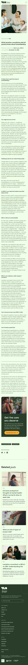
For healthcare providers (7, 626)
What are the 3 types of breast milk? (12, 531)
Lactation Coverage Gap (7, 631)
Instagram (3, 641)
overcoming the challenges (11, 112)
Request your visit (11, 432)
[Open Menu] (26, 2)
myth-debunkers (14, 304)
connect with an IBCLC (18, 147)
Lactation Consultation (7, 622)
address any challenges (7, 249)
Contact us (4, 609)
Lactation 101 (15, 444)
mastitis (16, 151)
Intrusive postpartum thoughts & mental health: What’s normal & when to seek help (12, 494)
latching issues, (19, 149)
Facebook (3, 639)
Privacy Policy (4, 649)
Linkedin (3, 643)
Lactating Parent (6, 444)
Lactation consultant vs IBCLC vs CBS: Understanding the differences (14, 566)
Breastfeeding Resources (7, 628)
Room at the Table (5, 633)
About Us (3, 607)
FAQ (2, 616)
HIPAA (2, 651)
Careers (3, 614)
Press (2, 612)
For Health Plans (5, 624)
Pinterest (3, 645)
